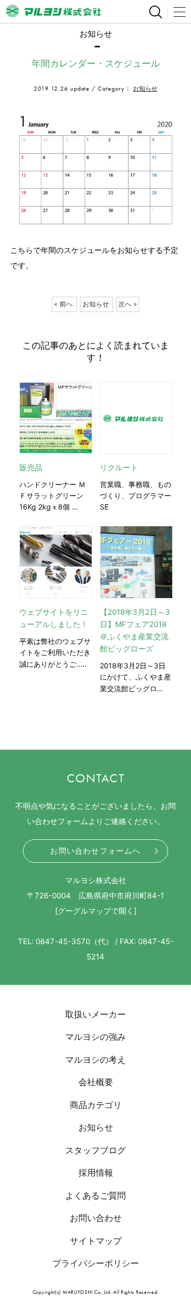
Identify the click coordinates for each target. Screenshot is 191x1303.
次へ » (127, 304)
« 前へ (63, 304)
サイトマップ (96, 1241)
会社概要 (95, 1082)
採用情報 (95, 1173)
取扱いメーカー (95, 1014)
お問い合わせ (96, 1218)
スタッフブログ (95, 1150)
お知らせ (145, 88)
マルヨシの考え (95, 1060)
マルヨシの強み (95, 1037)
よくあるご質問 (95, 1196)
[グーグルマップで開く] (96, 911)
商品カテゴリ (96, 1105)
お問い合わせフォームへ (95, 851)
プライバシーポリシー (95, 1263)
